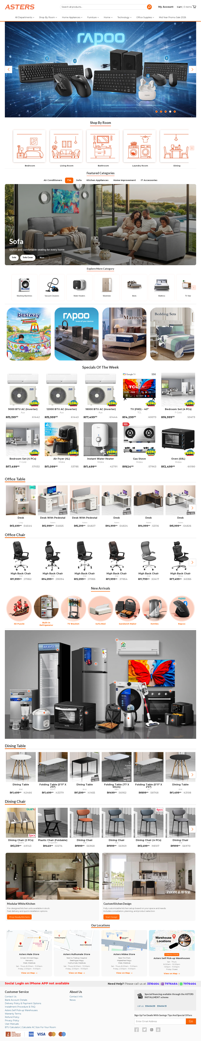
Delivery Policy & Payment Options (23, 1003)
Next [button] (192, 508)
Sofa (79, 180)
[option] (21, 508)
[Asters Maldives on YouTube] (158, 1031)
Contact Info (76, 996)
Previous (8, 69)
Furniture (92, 17)
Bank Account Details (16, 1000)
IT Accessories (149, 180)
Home (107, 17)
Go (191, 1021)
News (72, 1000)
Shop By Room (47, 17)
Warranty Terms (13, 1013)
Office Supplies (144, 17)
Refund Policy (12, 1017)
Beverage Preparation (40, 257)
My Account (165, 6)
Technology (123, 17)
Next (192, 69)
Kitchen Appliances (97, 180)
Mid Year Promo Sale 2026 (172, 17)
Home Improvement (124, 180)
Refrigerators (18, 257)
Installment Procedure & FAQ (20, 1006)
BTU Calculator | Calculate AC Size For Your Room (30, 1027)
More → (73, 257)
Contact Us (10, 996)
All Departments (24, 17)
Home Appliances (71, 17)
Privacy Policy (12, 1020)
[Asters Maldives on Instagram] (151, 1030)
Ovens (60, 257)
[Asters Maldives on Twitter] (144, 1031)
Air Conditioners (53, 180)
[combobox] (106, 7)
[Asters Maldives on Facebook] (136, 1031)
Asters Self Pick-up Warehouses (21, 1010)
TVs (69, 180)
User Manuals (12, 1024)
